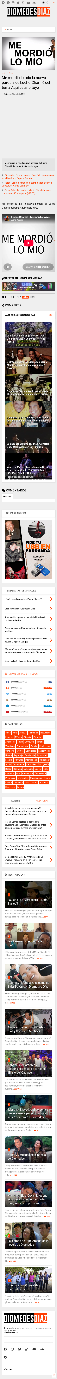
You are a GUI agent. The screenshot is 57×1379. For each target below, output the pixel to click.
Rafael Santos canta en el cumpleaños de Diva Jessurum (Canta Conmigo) (27, 184)
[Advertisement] (28, 21)
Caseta (38, 769)
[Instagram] (13, 2)
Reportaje (18, 755)
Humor (47, 778)
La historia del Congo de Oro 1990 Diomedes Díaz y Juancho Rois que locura (26, 338)
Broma (20, 787)
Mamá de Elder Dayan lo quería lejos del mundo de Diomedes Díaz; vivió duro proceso (27, 1199)
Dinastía (27, 737)
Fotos (20, 742)
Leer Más (47, 917)
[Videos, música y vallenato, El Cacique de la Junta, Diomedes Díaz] (28, 15)
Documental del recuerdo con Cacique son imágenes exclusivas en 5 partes (28, 419)
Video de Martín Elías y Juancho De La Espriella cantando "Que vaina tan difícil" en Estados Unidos (28, 470)
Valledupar (45, 760)
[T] (3, 2)
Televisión (10, 746)
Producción (44, 746)
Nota (15, 733)
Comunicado (22, 746)
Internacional (31, 760)
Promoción (10, 778)
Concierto (9, 751)
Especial (9, 737)
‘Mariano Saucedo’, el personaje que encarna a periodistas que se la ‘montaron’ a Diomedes (28, 1113)
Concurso (18, 782)
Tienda (34, 782)
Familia (34, 746)
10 (9, 1280)
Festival (8, 760)
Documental (18, 764)
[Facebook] (8, 2)
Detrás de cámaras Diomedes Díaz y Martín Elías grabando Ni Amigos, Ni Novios (27, 365)
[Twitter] (18, 2)
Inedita (8, 782)
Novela (8, 755)
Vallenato (28, 769)
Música (18, 737)
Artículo (23, 733)
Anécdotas (10, 742)
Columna (17, 769)
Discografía (43, 764)
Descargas (10, 787)
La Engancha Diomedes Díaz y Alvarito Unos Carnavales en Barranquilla (28, 445)
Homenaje (33, 733)
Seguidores (31, 751)
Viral (27, 782)
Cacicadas (31, 764)
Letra (46, 769)
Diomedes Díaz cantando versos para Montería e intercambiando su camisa (28, 393)
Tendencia (30, 755)
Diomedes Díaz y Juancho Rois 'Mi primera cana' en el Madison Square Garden (28, 177)
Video (11, 73)
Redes (8, 769)
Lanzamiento (44, 751)
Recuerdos (45, 733)
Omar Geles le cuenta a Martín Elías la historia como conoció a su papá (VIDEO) (26, 192)
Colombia (9, 773)
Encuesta (44, 782)
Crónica (20, 751)
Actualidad (42, 755)
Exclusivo (38, 737)
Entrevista (29, 742)
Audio (8, 764)
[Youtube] (28, 2)
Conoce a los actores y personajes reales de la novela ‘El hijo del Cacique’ (27, 1068)
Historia (40, 742)
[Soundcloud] (34, 2)
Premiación (27, 773)
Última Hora (40, 773)
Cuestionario (36, 778)
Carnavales (23, 778)
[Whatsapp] (23, 2)
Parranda (19, 760)
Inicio (3, 73)
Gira (18, 773)
